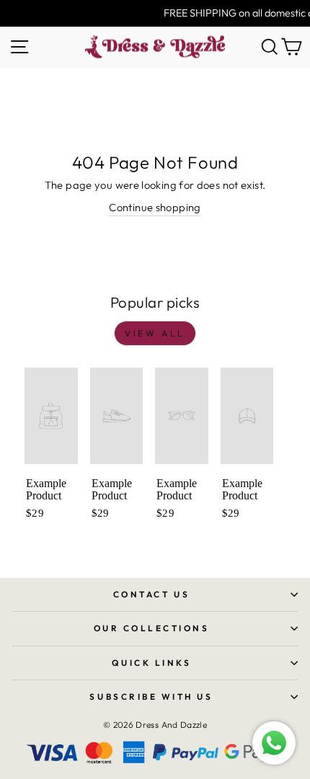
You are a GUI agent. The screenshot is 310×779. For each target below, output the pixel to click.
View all (155, 333)
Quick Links (152, 662)
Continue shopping (154, 207)
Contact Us (151, 594)
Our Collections (152, 628)
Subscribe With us (151, 696)
